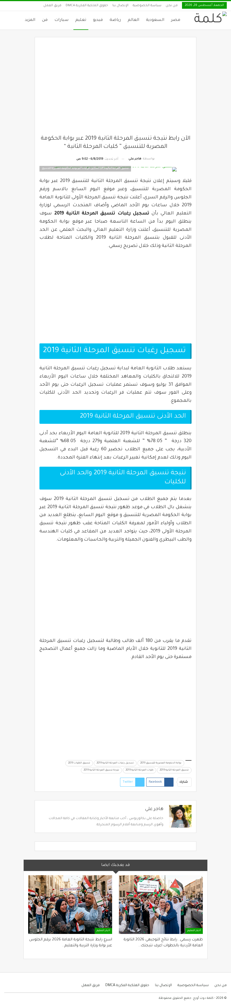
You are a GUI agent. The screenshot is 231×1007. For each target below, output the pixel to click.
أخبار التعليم (194, 930)
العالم (133, 20)
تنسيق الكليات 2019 (79, 763)
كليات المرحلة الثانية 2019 (139, 770)
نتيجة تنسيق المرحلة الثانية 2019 (101, 770)
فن (45, 20)
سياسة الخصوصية (147, 6)
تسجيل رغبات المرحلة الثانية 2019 (115, 763)
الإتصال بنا (120, 6)
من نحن (172, 6)
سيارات (61, 20)
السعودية (155, 20)
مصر (175, 20)
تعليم (80, 20)
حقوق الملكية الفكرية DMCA (87, 6)
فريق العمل (52, 6)
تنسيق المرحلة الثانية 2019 (174, 770)
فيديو (98, 20)
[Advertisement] (116, 88)
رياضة (115, 20)
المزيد (30, 20)
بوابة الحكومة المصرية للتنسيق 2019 (160, 763)
